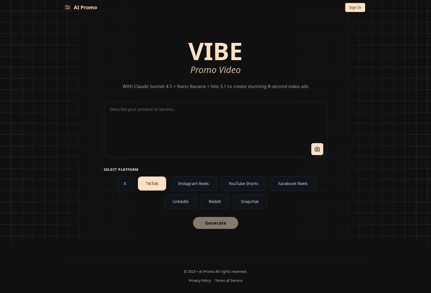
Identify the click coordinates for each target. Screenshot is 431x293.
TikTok (152, 183)
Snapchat (250, 201)
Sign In (355, 7)
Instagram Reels (193, 183)
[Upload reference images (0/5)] (317, 149)
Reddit (215, 201)
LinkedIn (181, 201)
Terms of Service (228, 280)
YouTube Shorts (243, 183)
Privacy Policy (200, 280)
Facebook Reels (293, 183)
